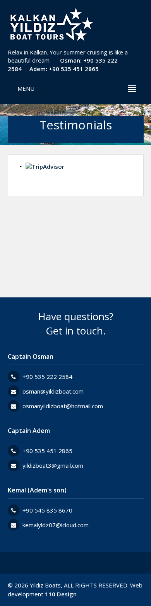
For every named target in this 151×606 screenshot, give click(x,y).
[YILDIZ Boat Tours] (51, 25)
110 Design (61, 594)
